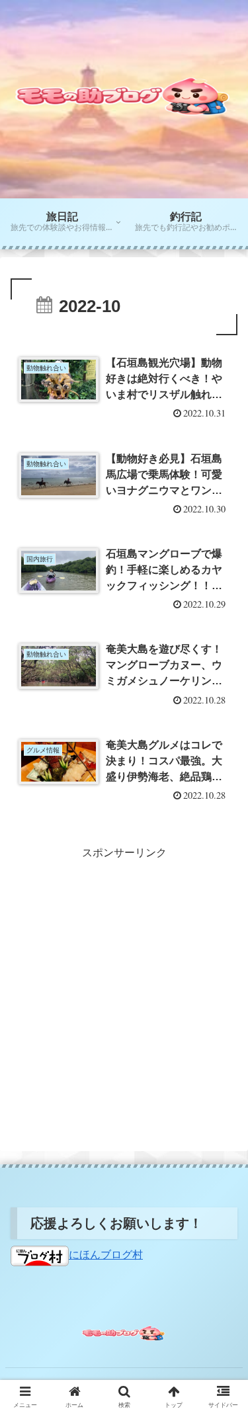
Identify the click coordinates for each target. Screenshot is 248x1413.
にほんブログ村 (106, 1254)
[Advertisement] (124, 987)
